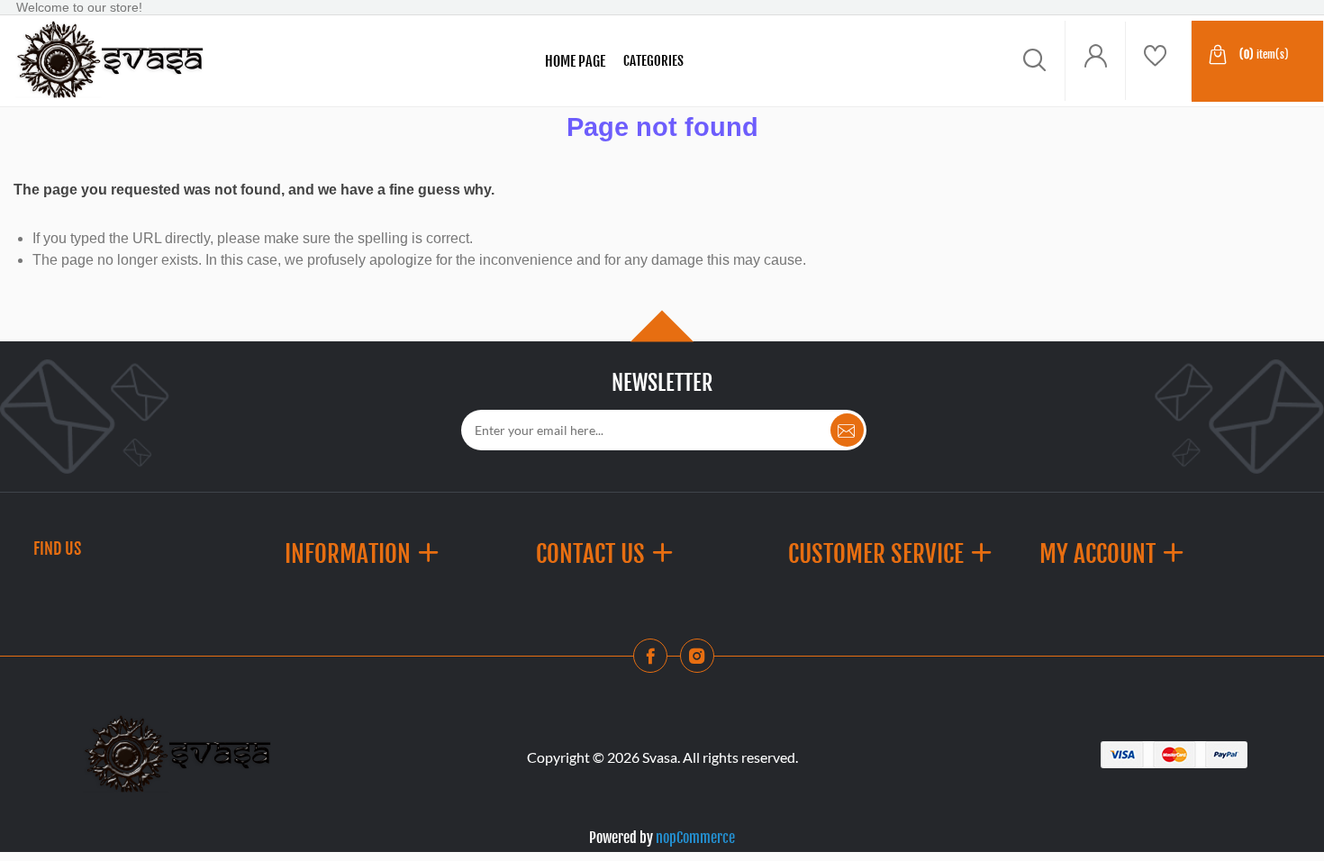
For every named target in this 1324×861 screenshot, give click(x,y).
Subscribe (847, 430)
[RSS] (702, 661)
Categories (653, 60)
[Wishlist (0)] (1158, 61)
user (1095, 61)
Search (264, 61)
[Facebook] (656, 661)
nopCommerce (695, 838)
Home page (575, 61)
